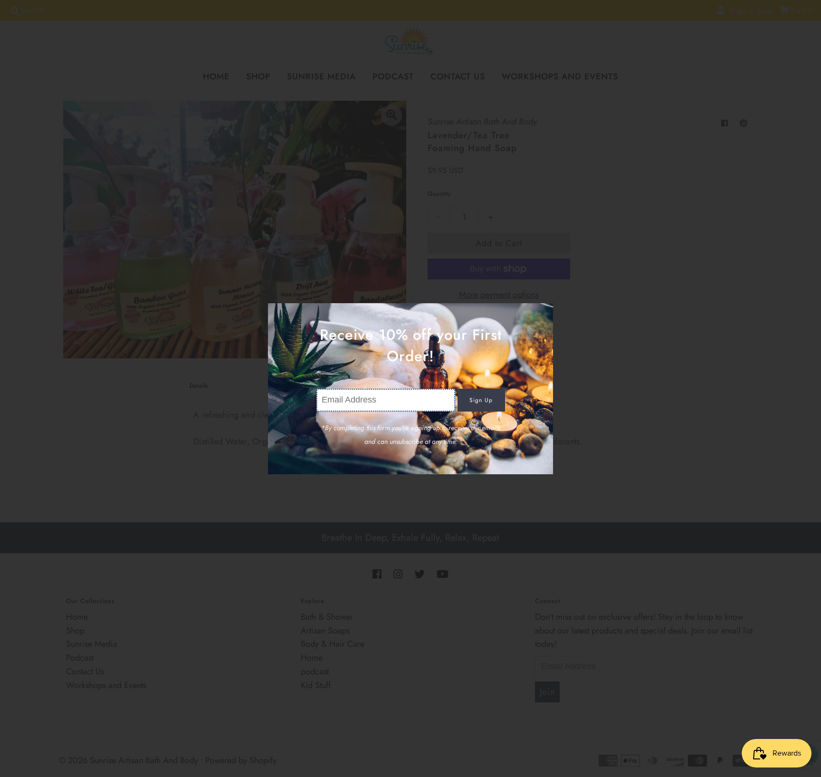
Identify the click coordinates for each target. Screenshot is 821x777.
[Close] (542, 313)
